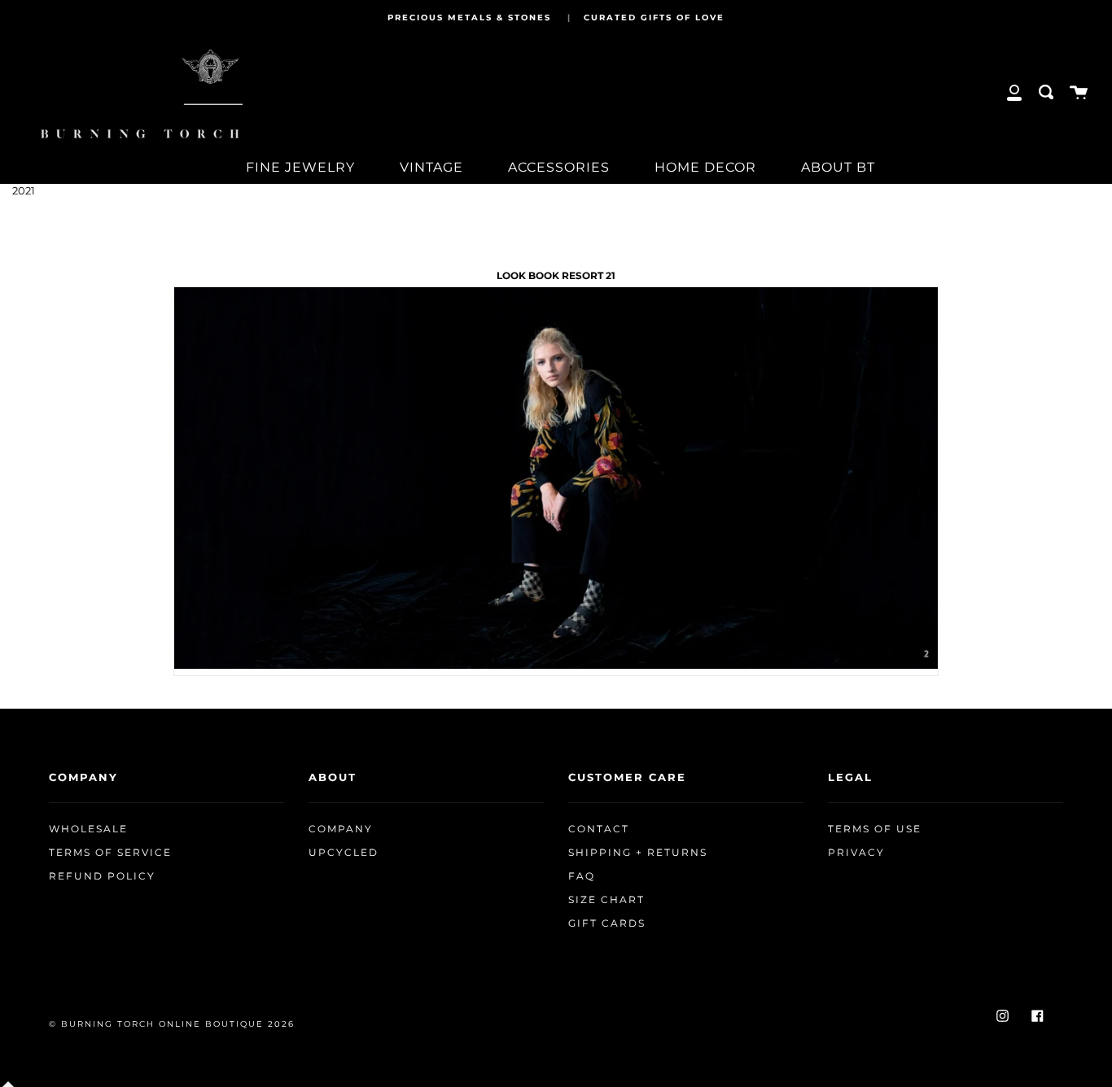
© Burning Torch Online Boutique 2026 (172, 1024)
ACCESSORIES (559, 167)
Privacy (856, 852)
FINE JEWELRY (300, 167)
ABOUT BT (838, 167)
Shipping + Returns (637, 852)
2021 (23, 190)
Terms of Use (875, 829)
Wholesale (88, 829)
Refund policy (102, 876)
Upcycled (344, 852)
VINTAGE (431, 167)
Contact (598, 829)
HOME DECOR (705, 167)
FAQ (581, 876)
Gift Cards (607, 923)
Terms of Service (110, 852)
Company (341, 829)
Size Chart (606, 900)
